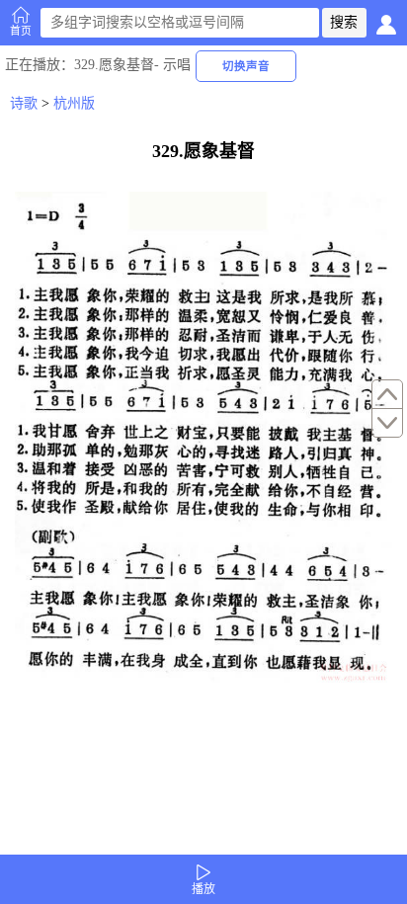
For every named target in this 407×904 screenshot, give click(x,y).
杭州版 (74, 103)
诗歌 (24, 103)
